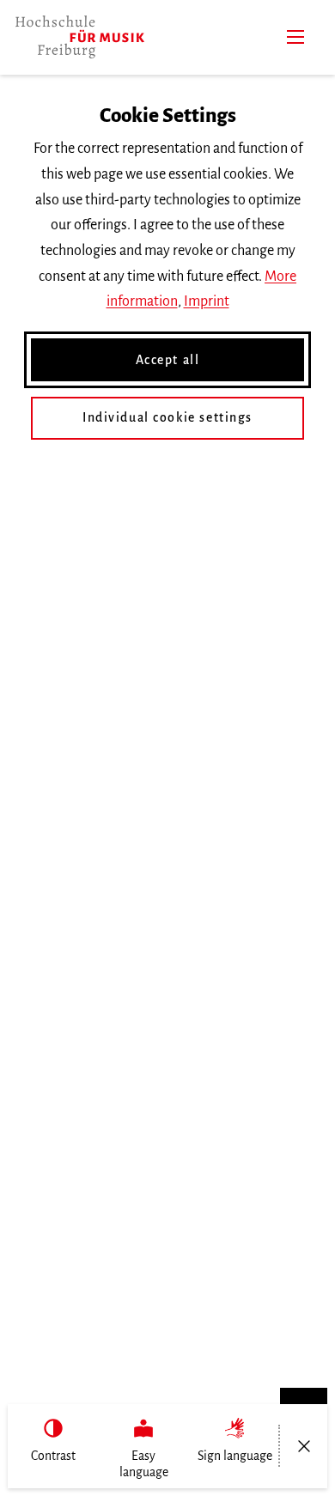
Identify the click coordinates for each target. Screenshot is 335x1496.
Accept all (168, 360)
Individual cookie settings (167, 417)
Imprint (206, 301)
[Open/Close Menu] (303, 1446)
